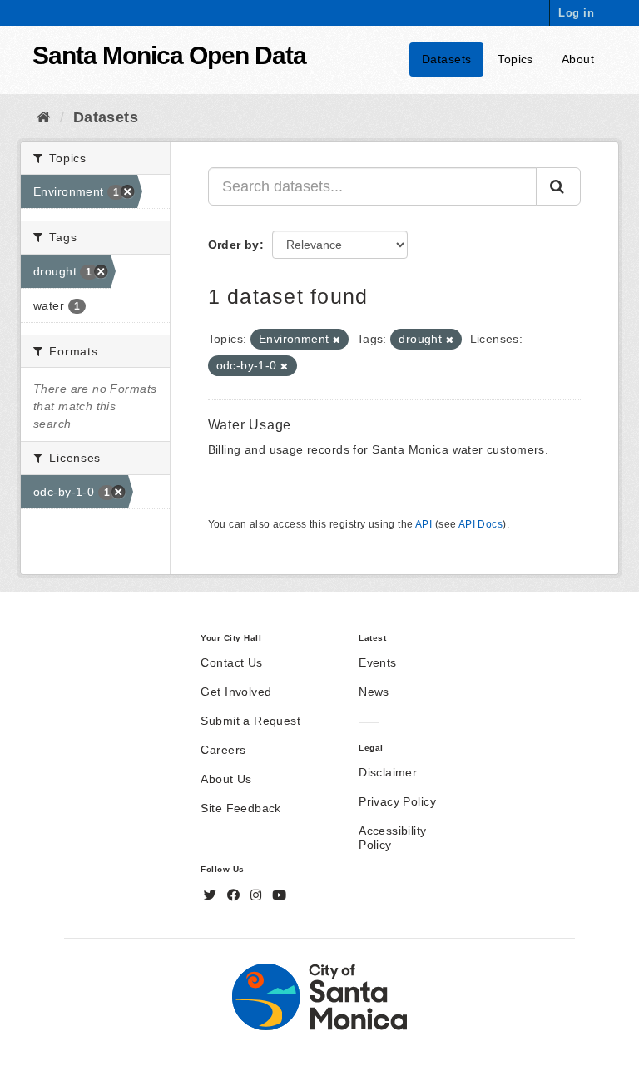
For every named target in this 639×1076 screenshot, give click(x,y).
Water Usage (250, 425)
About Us (226, 779)
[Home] (44, 117)
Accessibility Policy (392, 837)
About (578, 59)
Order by (234, 244)
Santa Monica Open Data (169, 55)
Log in (576, 13)
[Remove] (336, 340)
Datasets (446, 59)
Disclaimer (388, 772)
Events (378, 662)
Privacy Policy (397, 801)
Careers (223, 749)
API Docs (480, 524)
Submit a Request (250, 720)
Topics (515, 59)
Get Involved (236, 691)
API (423, 524)
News (374, 691)
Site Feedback (240, 808)
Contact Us (231, 662)
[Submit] (558, 186)
